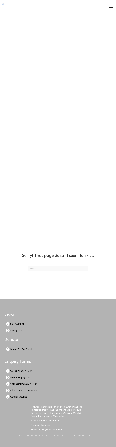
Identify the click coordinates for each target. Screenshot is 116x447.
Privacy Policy (17, 330)
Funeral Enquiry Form (20, 377)
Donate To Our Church (21, 349)
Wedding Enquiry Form (21, 370)
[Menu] (111, 6)
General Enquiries (18, 396)
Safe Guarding (17, 323)
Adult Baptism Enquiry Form (24, 390)
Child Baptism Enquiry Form (23, 383)
